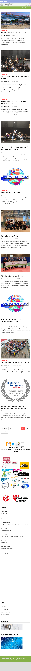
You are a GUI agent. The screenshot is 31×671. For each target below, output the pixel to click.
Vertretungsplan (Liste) (15, 447)
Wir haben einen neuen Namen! (12, 276)
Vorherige (4, 428)
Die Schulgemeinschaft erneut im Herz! (15, 363)
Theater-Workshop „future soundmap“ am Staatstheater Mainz (14, 148)
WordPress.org (5, 615)
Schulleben (4, 30)
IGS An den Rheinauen (15, 658)
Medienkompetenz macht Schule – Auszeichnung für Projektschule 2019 (14, 407)
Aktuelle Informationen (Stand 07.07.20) (15, 33)
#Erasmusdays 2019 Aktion (10, 192)
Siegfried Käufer (7, 35)
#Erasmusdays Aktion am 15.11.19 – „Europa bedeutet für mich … (14, 320)
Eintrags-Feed (5, 609)
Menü (28, 8)
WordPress (11, 660)
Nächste (4, 432)
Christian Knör (7, 81)
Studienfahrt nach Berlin (9, 236)
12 (18, 428)
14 (27, 428)
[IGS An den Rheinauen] (15, 4)
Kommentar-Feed (6, 612)
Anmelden (3, 607)
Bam (17, 660)
